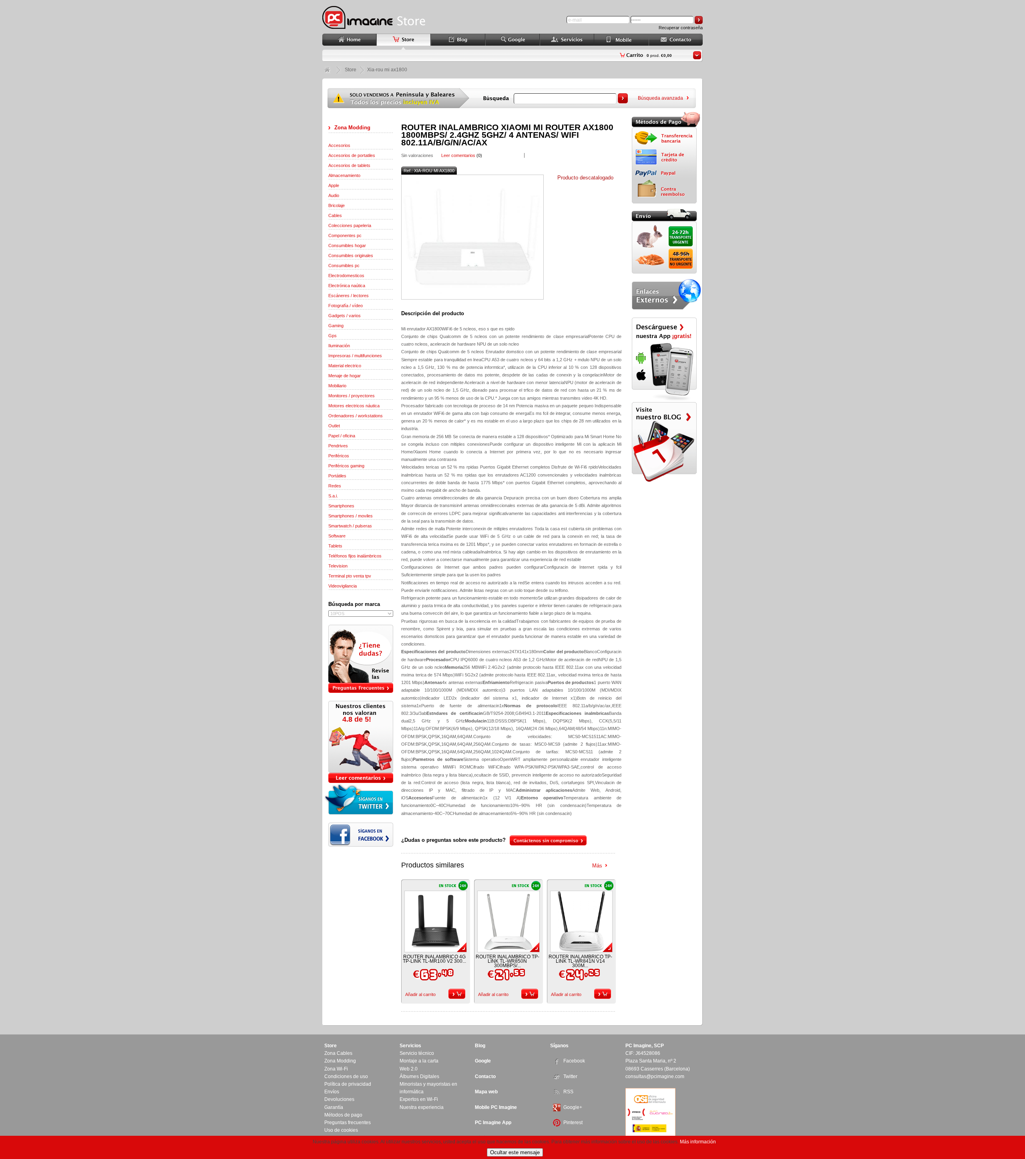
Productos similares (432, 865)
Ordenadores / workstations (355, 415)
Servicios (410, 1045)
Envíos (331, 1092)
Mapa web (486, 1092)
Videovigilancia (342, 586)
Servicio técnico (417, 1053)
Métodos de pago (343, 1115)
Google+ (572, 1107)
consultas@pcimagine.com (654, 1076)
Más (597, 866)
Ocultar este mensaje (515, 1152)
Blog (480, 1045)
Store (350, 69)
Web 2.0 (409, 1069)
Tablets (335, 545)
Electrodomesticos (346, 275)
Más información (698, 1142)
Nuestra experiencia (422, 1107)
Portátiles (337, 475)
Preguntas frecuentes (347, 1122)
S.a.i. (333, 495)
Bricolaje (336, 205)
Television (338, 565)
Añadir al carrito (420, 994)
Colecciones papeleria (349, 225)
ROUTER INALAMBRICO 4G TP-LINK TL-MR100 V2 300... (434, 959)
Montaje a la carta (419, 1061)
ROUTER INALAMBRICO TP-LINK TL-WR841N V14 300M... (580, 961)
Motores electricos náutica (354, 405)
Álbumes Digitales (419, 1076)
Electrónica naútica (346, 285)
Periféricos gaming (346, 465)
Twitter (570, 1076)
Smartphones (341, 505)
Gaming (336, 325)
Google (483, 1061)
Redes (334, 485)
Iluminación (339, 345)
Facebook (574, 1061)
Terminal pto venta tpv (349, 575)
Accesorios (339, 145)
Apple (333, 185)
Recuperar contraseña (681, 27)
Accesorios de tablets (349, 165)
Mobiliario (337, 385)
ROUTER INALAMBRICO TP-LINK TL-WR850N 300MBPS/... (507, 961)
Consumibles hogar (347, 245)
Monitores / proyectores (351, 395)
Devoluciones (339, 1099)
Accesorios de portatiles (351, 155)
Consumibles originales (350, 255)
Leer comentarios (458, 155)
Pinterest (573, 1122)
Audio (333, 195)
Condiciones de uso (346, 1076)
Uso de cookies (341, 1130)
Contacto (485, 1076)
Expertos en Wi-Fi (419, 1099)
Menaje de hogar (344, 375)
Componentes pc (345, 235)
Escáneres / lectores (348, 295)
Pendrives (338, 445)
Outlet (334, 425)
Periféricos (338, 455)
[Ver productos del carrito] (697, 55)
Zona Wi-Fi (336, 1069)
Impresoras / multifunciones (355, 355)
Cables (335, 215)
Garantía (333, 1107)
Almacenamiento (344, 175)
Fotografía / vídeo (345, 305)
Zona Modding (352, 128)
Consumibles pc (344, 265)
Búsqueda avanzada (660, 98)
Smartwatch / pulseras (350, 525)
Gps (332, 335)
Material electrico (344, 365)
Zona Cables (338, 1053)
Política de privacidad (347, 1084)
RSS (568, 1092)
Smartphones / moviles (350, 515)
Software (337, 535)
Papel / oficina (341, 435)
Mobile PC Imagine (496, 1107)
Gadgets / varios (344, 315)
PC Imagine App (493, 1122)
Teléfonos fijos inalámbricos (355, 555)
